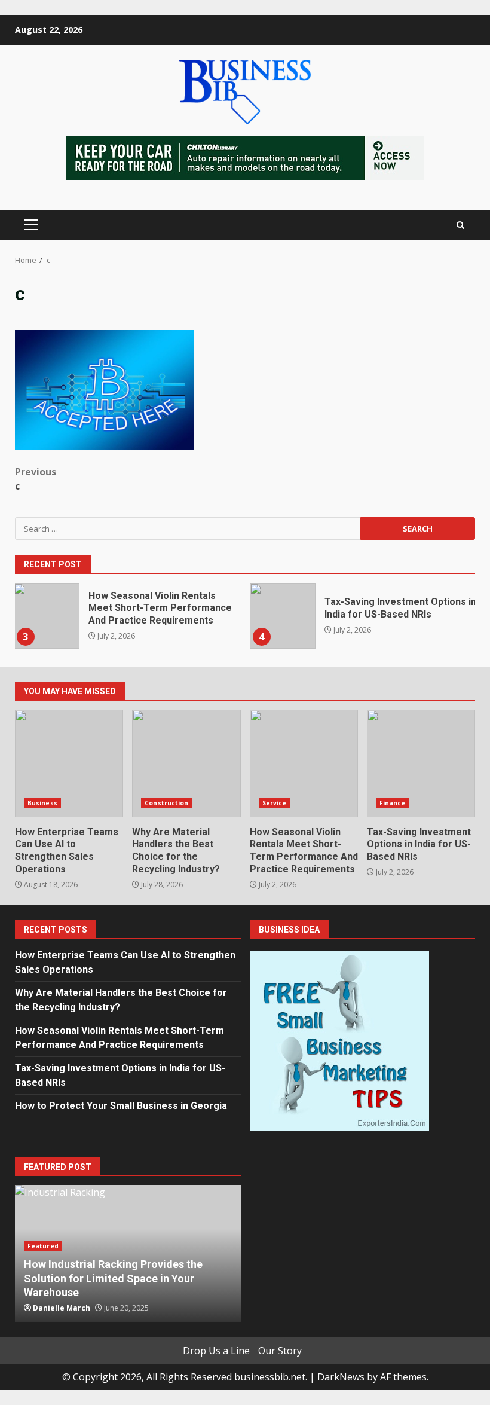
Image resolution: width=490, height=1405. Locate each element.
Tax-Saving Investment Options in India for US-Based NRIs (283, 616)
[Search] (460, 225)
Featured (43, 1246)
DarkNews (341, 1376)
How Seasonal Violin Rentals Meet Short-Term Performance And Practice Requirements (46, 616)
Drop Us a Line (216, 1350)
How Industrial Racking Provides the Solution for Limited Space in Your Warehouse (113, 1278)
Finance (392, 803)
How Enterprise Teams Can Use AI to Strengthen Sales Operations (69, 763)
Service (274, 803)
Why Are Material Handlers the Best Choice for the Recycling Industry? (186, 763)
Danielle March (61, 1308)
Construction (166, 803)
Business (42, 803)
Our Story (280, 1350)
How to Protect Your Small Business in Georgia (121, 1105)
